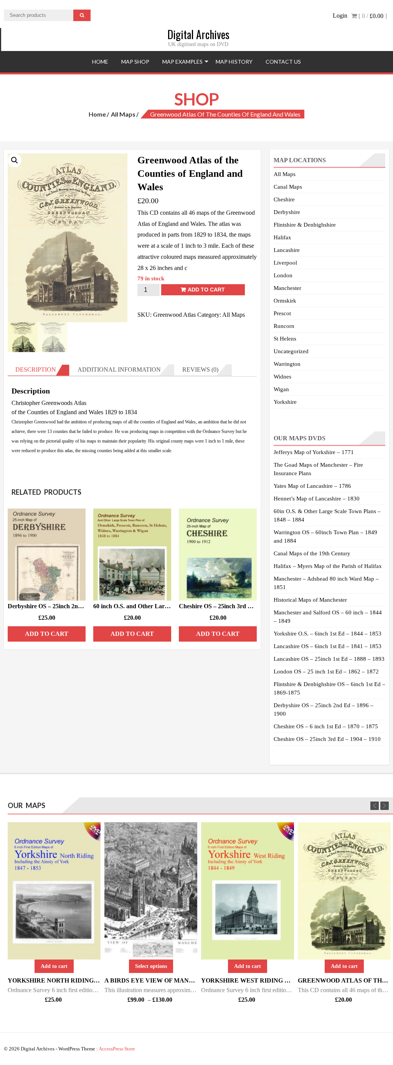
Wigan (281, 389)
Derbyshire (287, 212)
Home (100, 61)
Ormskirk (285, 301)
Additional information (119, 369)
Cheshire (284, 199)
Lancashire (287, 250)
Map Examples (182, 61)
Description (35, 369)
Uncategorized (291, 351)
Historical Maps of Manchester (310, 600)
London (283, 275)
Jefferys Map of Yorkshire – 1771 (314, 452)
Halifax (282, 237)
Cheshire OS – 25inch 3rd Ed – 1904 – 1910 (327, 739)
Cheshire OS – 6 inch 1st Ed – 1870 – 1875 (326, 726)
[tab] (38, 370)
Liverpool (285, 263)
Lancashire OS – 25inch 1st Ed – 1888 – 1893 (329, 659)
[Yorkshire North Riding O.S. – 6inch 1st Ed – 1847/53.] (54, 891)
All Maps (123, 114)
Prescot (282, 313)
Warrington (287, 364)
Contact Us (283, 61)
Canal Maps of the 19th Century (312, 553)
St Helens (285, 339)
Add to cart (206, 289)
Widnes (282, 377)
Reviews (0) (200, 369)
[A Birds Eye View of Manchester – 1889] (150, 891)
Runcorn (284, 326)
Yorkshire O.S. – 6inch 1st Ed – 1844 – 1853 (327, 633)
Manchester (287, 288)
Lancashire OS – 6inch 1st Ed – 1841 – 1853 (327, 646)
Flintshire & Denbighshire (305, 225)
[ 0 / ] (372, 16)
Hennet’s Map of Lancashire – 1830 (317, 498)
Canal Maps (288, 187)
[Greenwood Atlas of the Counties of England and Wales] (344, 891)
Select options (151, 966)
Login (340, 15)
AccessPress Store (117, 1049)
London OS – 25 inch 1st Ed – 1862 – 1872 (326, 671)
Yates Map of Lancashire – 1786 (312, 486)
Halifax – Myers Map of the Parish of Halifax (328, 566)
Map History (234, 61)
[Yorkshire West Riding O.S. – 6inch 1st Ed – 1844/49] (247, 891)
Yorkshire (285, 402)
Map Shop (135, 61)
